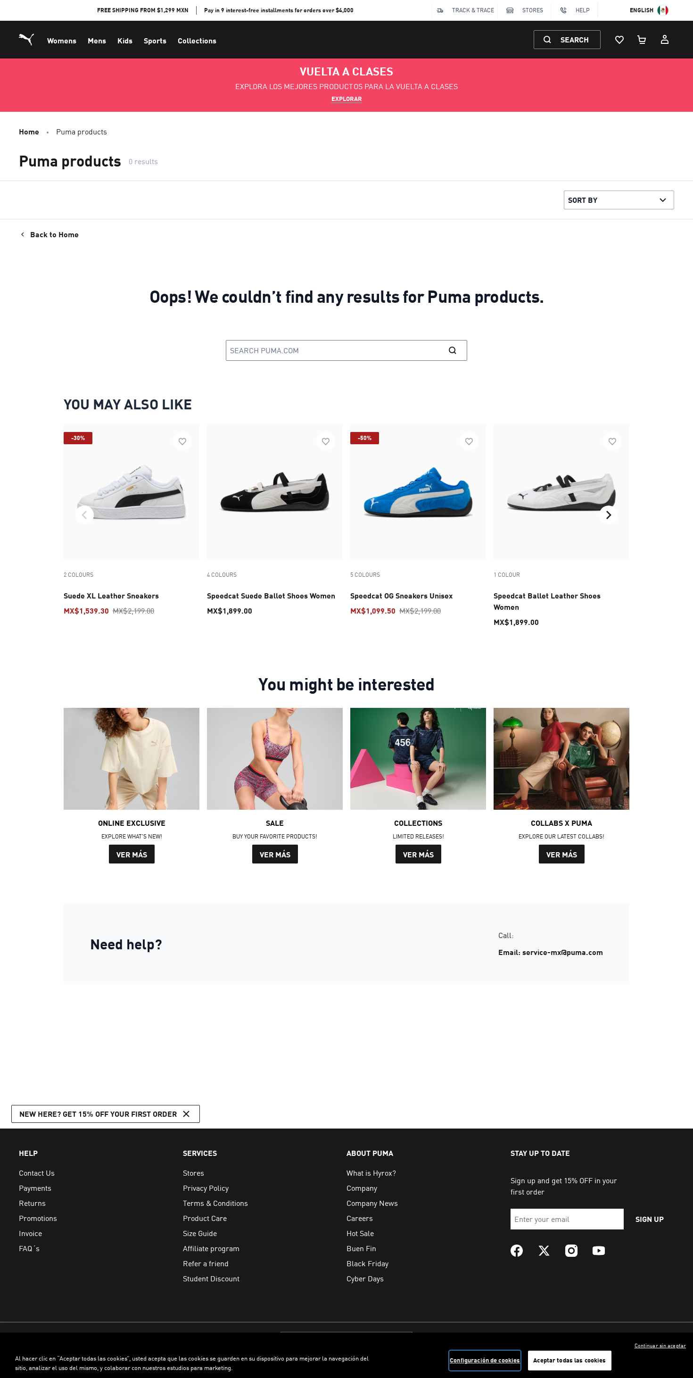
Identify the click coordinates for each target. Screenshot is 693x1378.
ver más (131, 854)
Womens (61, 40)
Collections (197, 40)
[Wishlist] (619, 39)
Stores (532, 10)
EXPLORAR (346, 98)
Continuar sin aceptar (660, 1345)
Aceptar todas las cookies (569, 1360)
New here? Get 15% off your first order (98, 1113)
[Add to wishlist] (182, 441)
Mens (97, 40)
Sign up (649, 1218)
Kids (124, 40)
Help (583, 10)
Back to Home (54, 234)
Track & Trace (473, 10)
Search (575, 39)
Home (29, 131)
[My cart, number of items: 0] (642, 39)
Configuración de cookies (485, 1360)
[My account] (664, 39)
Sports (155, 40)
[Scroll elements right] (608, 515)
